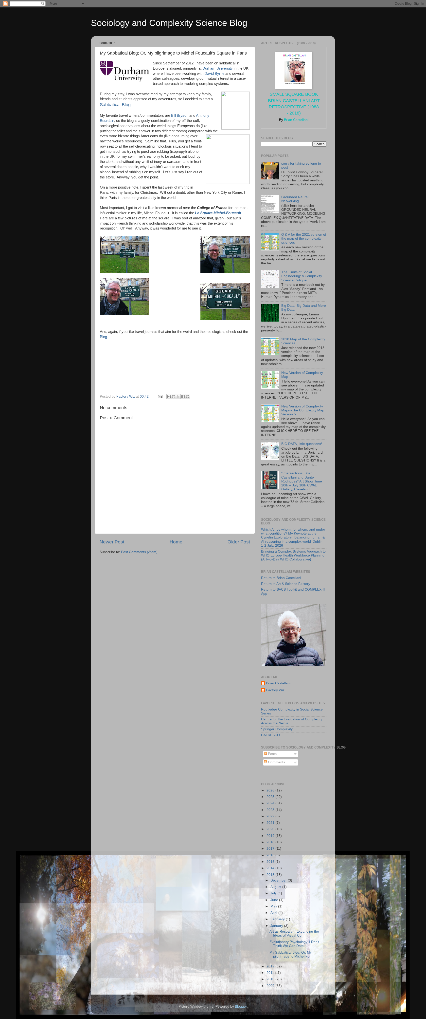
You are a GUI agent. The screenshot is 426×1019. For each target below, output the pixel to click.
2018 (270, 842)
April (274, 913)
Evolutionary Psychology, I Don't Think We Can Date (294, 944)
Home (176, 541)
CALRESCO (270, 735)
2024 (270, 803)
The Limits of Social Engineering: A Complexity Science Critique (301, 276)
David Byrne (214, 74)
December (279, 880)
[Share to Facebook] (182, 396)
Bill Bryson (179, 115)
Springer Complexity (277, 729)
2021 (270, 823)
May (274, 906)
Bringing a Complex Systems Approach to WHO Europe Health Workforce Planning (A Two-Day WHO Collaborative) (293, 555)
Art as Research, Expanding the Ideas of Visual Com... (294, 933)
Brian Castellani (278, 683)
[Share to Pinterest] (187, 396)
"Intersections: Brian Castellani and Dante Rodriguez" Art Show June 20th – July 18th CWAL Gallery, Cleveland (301, 481)
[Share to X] (178, 396)
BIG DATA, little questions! (301, 444)
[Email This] (168, 396)
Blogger (241, 1006)
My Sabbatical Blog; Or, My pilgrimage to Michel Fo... (291, 954)
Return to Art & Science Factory (285, 584)
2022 (270, 816)
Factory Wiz (275, 690)
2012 (270, 966)
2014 (270, 868)
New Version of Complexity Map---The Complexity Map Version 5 (302, 410)
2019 (270, 836)
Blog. (104, 337)
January (277, 926)
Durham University (217, 68)
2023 (270, 810)
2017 (270, 848)
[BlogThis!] (173, 396)
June (274, 900)
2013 (270, 875)
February (278, 919)
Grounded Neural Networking (294, 199)
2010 (270, 979)
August (276, 887)
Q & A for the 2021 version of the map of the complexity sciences (303, 238)
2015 (270, 862)
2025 (270, 797)
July (274, 893)
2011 (270, 973)
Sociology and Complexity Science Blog (169, 23)
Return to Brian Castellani (281, 578)
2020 (270, 829)
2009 (270, 986)
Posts (272, 754)
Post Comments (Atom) (139, 552)
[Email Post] (159, 396)
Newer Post (112, 541)
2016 (270, 855)
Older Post (239, 541)
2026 (270, 790)
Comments (276, 762)
